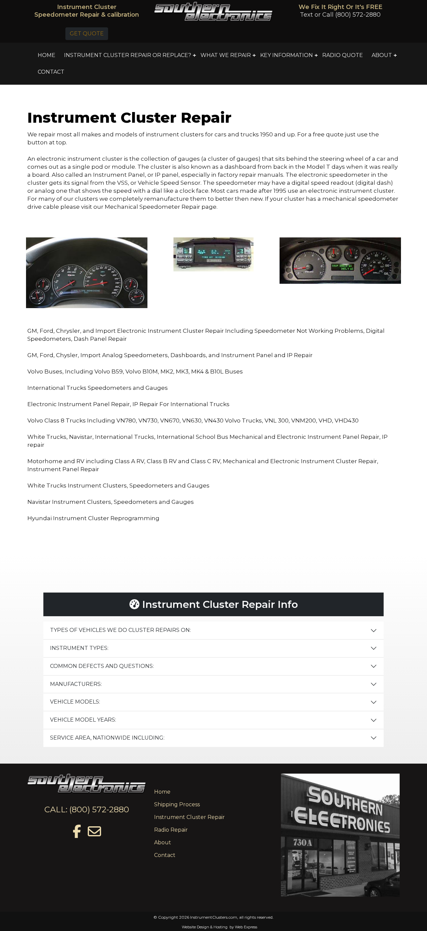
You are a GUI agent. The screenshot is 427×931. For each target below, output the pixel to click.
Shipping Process (177, 804)
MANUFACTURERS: (76, 684)
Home (162, 792)
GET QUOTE (87, 33)
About (162, 842)
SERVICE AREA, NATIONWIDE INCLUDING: (107, 738)
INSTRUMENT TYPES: (79, 648)
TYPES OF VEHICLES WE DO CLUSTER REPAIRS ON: (120, 630)
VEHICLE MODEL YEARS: (83, 720)
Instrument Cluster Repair (189, 817)
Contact (164, 855)
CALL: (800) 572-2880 (86, 809)
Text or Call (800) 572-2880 (340, 14)
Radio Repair (171, 830)
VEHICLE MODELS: (75, 702)
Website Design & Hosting (205, 927)
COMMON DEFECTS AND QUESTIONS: (102, 666)
